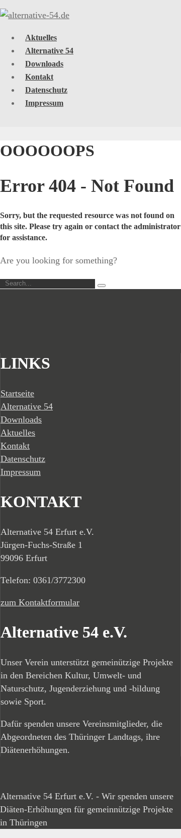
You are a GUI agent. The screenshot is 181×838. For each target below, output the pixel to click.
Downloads (44, 63)
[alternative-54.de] (34, 15)
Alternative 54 (49, 50)
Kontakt (39, 77)
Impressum (44, 103)
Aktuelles (41, 37)
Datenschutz (46, 90)
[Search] (102, 285)
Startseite (17, 393)
